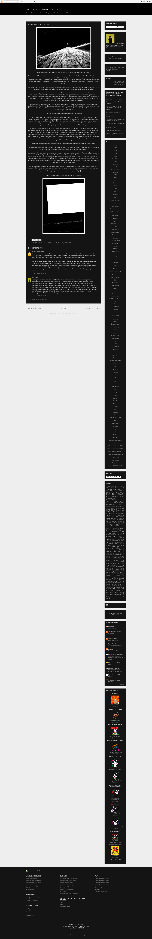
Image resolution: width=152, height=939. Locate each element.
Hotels (115, 341)
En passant (115, 235)
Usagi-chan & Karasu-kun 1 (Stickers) (115, 827)
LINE (120, 543)
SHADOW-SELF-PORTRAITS (113, 574)
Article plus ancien (93, 308)
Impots (115, 363)
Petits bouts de (115, 285)
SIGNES (108, 578)
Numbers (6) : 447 (111, 128)
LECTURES (109, 543)
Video (115, 415)
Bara (115, 185)
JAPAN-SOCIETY (111, 533)
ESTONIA (113, 513)
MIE (107, 547)
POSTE (120, 568)
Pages (115, 197)
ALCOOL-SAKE (110, 486)
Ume (115, 180)
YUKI (118, 594)
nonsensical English (115, 67)
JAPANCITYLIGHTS (111, 535)
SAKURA (117, 571)
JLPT (117, 538)
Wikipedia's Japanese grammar (34, 880)
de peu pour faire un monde (42, 9)
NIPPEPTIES (119, 553)
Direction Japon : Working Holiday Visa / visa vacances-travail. (114, 108)
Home (115, 147)
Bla (115, 221)
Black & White (115, 159)
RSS (115, 153)
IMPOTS (117, 530)
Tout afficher (121, 684)
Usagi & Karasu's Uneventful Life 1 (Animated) (115, 799)
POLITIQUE (121, 566)
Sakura (115, 183)
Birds (115, 177)
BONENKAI (120, 499)
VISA (119, 588)
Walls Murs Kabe (115, 212)
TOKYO (120, 581)
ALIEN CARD (120, 486)
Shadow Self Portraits (115, 200)
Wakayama (115, 251)
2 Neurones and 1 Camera (116, 663)
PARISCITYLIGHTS (110, 561)
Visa (115, 377)
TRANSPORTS (110, 582)
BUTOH (108, 501)
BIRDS (120, 492)
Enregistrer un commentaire (38, 299)
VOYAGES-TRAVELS (113, 590)
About (115, 150)
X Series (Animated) (115, 856)
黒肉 (115, 280)
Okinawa (115, 262)
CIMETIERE (120, 502)
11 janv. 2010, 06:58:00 (39, 295)
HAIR (121, 527)
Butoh (115, 389)
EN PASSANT (59, 243)
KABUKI (122, 538)
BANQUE (112, 490)
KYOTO (111, 542)
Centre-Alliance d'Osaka (66, 884)
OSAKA (108, 556)
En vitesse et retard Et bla (113, 112)
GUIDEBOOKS (109, 527)
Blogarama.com (30, 915)
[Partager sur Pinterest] (40, 240)
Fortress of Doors (113, 668)
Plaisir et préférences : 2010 (102, 882)
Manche (110, 664)
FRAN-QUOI (112, 519)
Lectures (115, 309)
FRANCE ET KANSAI (116, 521)
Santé (115, 375)
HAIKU (116, 527)
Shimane (115, 248)
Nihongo (115, 426)
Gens (115, 166)
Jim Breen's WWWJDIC (32, 878)
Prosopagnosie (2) (113, 650)
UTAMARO (119, 587)
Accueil (63, 308)
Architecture (115, 386)
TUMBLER (121, 86)
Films (115, 392)
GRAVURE (118, 525)
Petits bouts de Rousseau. (113, 130)
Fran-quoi (115, 437)
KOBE (107, 540)
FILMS (110, 515)
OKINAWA (118, 554)
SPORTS (108, 579)
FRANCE (121, 519)
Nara (115, 257)
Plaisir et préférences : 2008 (102, 878)
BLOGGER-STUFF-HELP (113, 498)
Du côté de (115, 243)
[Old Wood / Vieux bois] (63, 68)
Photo (115, 157)
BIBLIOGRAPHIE (110, 492)
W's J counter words (31, 884)
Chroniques (115, 275)
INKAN (122, 530)
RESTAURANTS (110, 569)
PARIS (115, 557)
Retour (115, 288)
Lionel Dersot (36, 251)
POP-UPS (112, 568)
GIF (107, 525)
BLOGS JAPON (110, 499)
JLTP (115, 429)
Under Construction (115, 209)
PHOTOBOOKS (110, 565)
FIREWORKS (118, 515)
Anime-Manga (115, 327)
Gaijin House (115, 338)
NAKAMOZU (109, 549)
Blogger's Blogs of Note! (115, 58)
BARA (120, 490)
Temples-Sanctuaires (115, 271)
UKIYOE (108, 584)
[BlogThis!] (35, 240)
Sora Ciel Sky (115, 206)
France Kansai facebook (66, 882)
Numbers (115, 195)
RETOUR (119, 569)
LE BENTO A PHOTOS (118, 81)
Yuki (115, 191)
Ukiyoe (115, 403)
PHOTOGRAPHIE (110, 566)
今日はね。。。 (115, 223)
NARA (119, 549)
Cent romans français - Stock (114, 99)
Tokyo (115, 265)
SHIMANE (118, 575)
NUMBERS (109, 554)
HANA (107, 528)
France (115, 268)
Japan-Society (115, 232)
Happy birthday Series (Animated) (115, 753)
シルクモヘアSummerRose (115, 645)
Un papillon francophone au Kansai (69, 893)
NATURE (109, 551)
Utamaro (115, 406)
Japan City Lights (115, 169)
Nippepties (115, 283)
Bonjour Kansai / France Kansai (68, 880)
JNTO (61, 902)
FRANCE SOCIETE (111, 522)
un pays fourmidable (114, 680)
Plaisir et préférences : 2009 (102, 880)
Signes (115, 435)
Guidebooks (115, 347)
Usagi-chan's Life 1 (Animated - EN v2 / (115, 768)
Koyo (115, 188)
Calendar (115, 412)
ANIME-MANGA (114, 487)
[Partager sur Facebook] (38, 240)
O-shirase (115, 432)
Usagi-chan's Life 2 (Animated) (115, 781)
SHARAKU (108, 575)
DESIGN (120, 506)
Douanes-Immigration (115, 360)
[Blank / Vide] (63, 233)
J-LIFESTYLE (68, 243)
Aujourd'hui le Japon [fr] (32, 900)
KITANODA (119, 539)
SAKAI (108, 571)
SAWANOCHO (118, 572)
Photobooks (115, 306)
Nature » (115, 172)
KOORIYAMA (115, 540)
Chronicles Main (115, 277)
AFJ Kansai (63, 891)
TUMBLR (120, 582)
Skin (115, 203)
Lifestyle (115, 292)
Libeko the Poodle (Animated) (115, 721)
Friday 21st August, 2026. (114, 635)
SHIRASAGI (109, 577)
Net (115, 420)
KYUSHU (119, 542)
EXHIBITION (121, 513)
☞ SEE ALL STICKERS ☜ (115, 860)
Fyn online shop (113, 644)
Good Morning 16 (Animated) (115, 705)
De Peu (115, 145)
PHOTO (117, 563)
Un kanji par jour (30, 889)
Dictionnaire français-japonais (33, 886)
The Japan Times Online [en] (33, 897)
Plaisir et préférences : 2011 (102, 884)
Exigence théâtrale (113, 640)
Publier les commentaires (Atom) (68, 313)
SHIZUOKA (119, 577)
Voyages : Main (115, 240)
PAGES (108, 557)
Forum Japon (29, 911)
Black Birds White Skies (115, 466)
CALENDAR (117, 501)
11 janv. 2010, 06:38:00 (39, 273)
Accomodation (115, 335)
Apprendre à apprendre (38, 24)
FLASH (108, 516)
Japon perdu (115, 313)
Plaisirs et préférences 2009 (115, 449)
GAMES (114, 524)
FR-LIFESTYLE (120, 518)
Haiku (115, 395)
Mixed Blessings (112, 628)
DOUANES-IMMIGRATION (112, 508)
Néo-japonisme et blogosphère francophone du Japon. (115, 119)
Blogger (84, 935)
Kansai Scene (63, 887)
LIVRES (108, 545)
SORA (120, 578)
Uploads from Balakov (114, 675)
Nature (115, 321)
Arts (115, 384)
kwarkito (110, 649)
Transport (115, 349)
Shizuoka (110, 681)
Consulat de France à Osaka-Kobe (69, 878)
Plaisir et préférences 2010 (115, 451)
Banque (115, 358)
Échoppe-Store (115, 324)
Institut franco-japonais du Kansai (68, 886)
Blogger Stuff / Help (115, 417)
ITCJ (61, 904)
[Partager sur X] (36, 240)
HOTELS (122, 528)
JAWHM (115, 369)
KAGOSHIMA (111, 539)
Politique (115, 372)
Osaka (115, 254)
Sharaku (115, 401)
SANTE (108, 572)
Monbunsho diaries (65, 906)
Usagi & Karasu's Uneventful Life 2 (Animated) (115, 814)
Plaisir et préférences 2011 (115, 454)
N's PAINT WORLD (119, 84)
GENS (120, 524)
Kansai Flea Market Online (67, 889)
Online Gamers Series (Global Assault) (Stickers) (115, 843)
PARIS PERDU (118, 559)
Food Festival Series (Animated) (115, 737)
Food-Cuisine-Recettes (115, 299)
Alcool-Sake (115, 296)
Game (115, 330)
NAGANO (118, 548)
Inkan (115, 366)
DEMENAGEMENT (110, 506)
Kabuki (115, 398)
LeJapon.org (29, 908)
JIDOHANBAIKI (110, 538)
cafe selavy (111, 626)
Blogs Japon (115, 423)
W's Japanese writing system (33, 882)
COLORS (110, 505)
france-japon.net (30, 909)
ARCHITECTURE (111, 489)
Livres (115, 304)
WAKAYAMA (109, 592)
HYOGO (110, 530)
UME (115, 584)
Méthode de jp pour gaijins (32, 887)
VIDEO (108, 589)
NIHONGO (109, 553)
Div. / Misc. (115, 215)
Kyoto (115, 259)
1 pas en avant (112, 638)
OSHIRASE (118, 556)
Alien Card (115, 355)
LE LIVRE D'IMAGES (118, 83)
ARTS (122, 489)
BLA (108, 494)
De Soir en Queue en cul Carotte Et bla (113, 115)
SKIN (115, 578)
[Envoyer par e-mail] (33, 240)
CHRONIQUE (50, 243)
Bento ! (115, 218)
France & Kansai (115, 344)
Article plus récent (34, 308)
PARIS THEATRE (112, 560)
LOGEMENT (119, 545)
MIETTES (113, 547)
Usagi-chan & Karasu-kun (115, 440)
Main (115, 174)
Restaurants (115, 316)
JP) (121, 769)
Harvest (110, 676)
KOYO (122, 540)
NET (119, 551)
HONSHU (115, 528)
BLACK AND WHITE (39, 243)
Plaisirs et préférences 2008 (115, 446)
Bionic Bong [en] (30, 898)
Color (115, 161)
